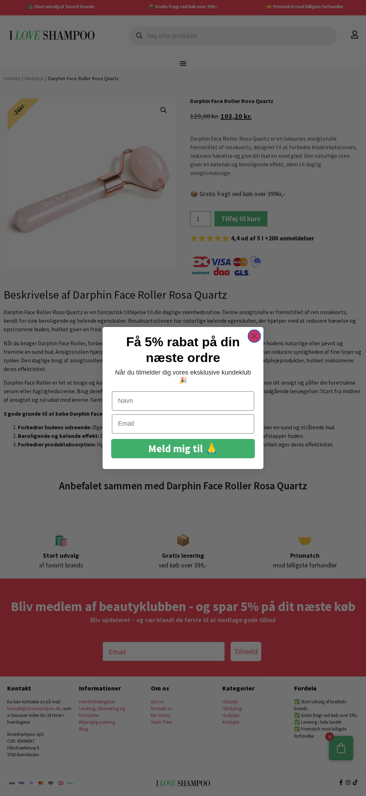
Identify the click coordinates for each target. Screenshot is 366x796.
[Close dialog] (254, 336)
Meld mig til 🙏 (183, 448)
